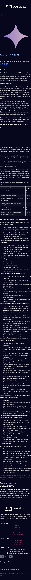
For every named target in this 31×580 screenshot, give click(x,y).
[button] (15, 15)
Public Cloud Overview (10, 264)
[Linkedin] (2, 557)
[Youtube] (11, 557)
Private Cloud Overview (10, 266)
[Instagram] (6, 557)
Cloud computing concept (11, 262)
